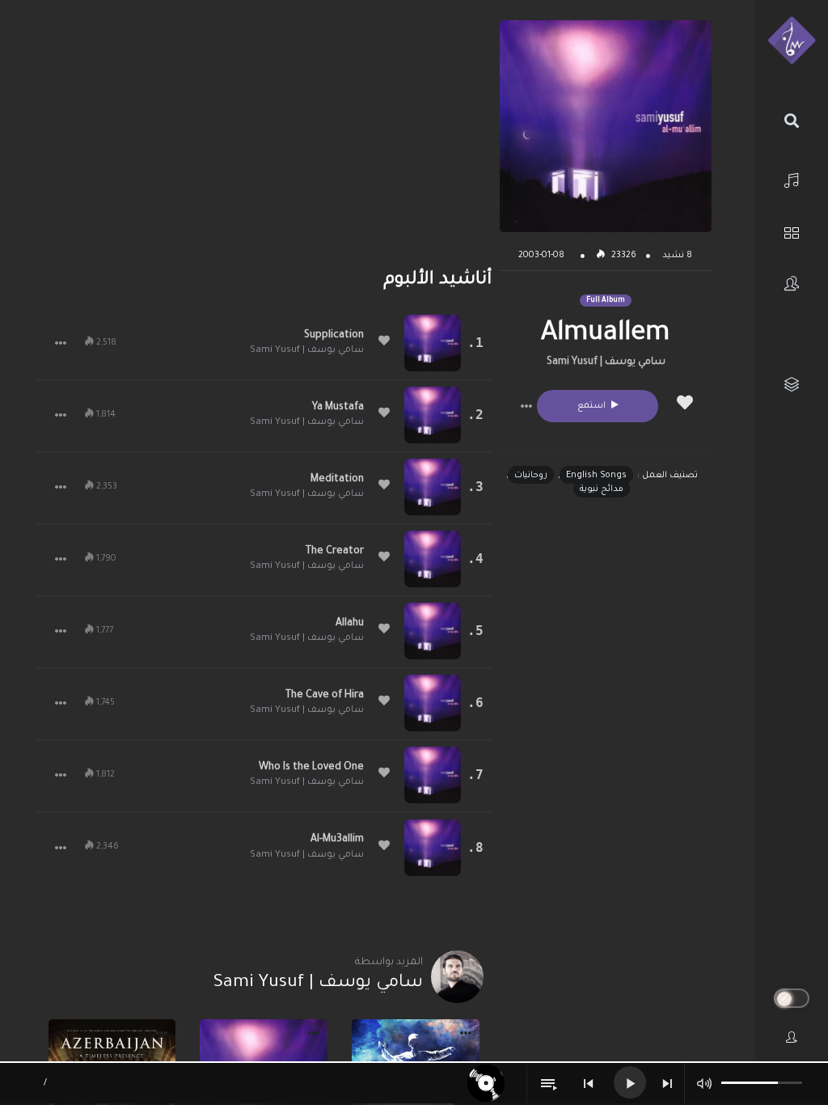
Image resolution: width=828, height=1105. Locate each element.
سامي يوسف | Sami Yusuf (606, 362)
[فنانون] (791, 283)
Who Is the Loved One (311, 767)
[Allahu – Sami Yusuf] (432, 631)
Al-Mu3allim (337, 839)
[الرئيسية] (791, 178)
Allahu (350, 623)
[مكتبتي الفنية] (791, 384)
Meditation (337, 479)
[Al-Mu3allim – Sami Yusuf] (432, 847)
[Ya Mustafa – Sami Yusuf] (432, 415)
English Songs (596, 476)
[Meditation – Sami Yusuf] (432, 487)
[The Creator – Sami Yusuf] (432, 559)
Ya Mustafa (338, 407)
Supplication (334, 335)
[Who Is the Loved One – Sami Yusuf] (432, 775)
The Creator (335, 551)
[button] (526, 406)
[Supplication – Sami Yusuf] (432, 343)
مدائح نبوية (601, 489)
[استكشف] (791, 231)
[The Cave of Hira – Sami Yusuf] (432, 703)
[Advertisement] (264, 133)
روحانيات (530, 476)
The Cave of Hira (324, 695)
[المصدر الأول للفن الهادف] (791, 41)
